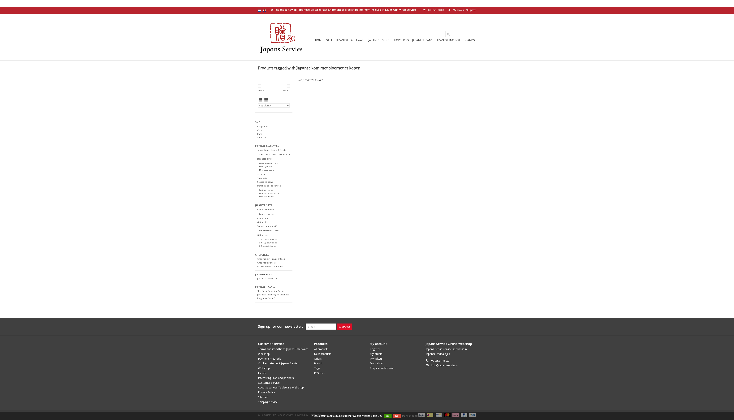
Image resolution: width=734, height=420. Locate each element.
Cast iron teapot (266, 190)
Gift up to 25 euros (267, 246)
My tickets (376, 358)
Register (375, 349)
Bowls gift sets (265, 166)
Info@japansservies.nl (444, 365)
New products (322, 354)
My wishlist (376, 363)
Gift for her (263, 218)
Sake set (261, 174)
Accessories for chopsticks (270, 266)
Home (319, 40)
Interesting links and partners (276, 378)
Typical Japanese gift (267, 226)
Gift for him (263, 222)
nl (259, 10)
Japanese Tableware (350, 40)
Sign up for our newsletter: (280, 326)
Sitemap (263, 397)
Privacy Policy (266, 392)
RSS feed (319, 373)
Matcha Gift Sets (266, 196)
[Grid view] (261, 99)
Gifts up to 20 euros (268, 243)
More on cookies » (412, 416)
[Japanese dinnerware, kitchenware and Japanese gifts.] (281, 37)
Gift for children (265, 209)
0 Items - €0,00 (436, 10)
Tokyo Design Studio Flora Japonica (274, 154)
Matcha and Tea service (269, 185)
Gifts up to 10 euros (268, 239)
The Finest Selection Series (270, 290)
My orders (376, 354)
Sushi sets (262, 137)
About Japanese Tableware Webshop (281, 387)
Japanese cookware (267, 278)
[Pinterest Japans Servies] (466, 327)
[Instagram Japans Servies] (473, 327)
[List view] (266, 99)
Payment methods (269, 358)
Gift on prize (263, 235)
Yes (388, 416)
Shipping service (268, 402)
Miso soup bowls (266, 170)
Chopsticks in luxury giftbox (271, 258)
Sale (329, 40)
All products (321, 349)
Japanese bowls (264, 158)
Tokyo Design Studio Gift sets (271, 149)
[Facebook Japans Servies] (459, 327)
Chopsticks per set (266, 262)
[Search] (448, 34)
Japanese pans (422, 40)
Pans (259, 133)
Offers (318, 358)
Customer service (269, 382)
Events (262, 373)
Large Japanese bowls (268, 163)
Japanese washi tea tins (269, 193)
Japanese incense (448, 40)
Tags (317, 368)
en (264, 10)
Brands (469, 40)
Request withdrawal (382, 368)
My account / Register (464, 10)
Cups (259, 130)
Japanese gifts (378, 40)
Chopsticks (400, 40)
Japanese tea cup (266, 214)
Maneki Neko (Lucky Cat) (270, 230)
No (397, 416)
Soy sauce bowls (265, 181)
